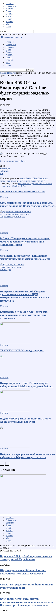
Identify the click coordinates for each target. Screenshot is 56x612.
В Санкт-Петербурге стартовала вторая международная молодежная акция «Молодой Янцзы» (25, 241)
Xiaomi (9, 16)
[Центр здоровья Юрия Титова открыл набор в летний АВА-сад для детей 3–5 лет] (28, 365)
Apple (8, 11)
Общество (11, 6)
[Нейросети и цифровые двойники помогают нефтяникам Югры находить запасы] (28, 436)
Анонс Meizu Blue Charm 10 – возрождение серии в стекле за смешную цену (24, 179)
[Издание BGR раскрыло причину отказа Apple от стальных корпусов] (28, 401)
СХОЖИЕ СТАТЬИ (10, 191)
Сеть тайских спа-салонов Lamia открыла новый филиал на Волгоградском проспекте (28, 204)
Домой (3, 73)
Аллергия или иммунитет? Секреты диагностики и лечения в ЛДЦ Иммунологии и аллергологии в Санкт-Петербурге (25, 296)
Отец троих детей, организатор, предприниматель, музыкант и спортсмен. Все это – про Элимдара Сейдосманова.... (26, 602)
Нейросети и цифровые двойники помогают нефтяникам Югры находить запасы (27, 456)
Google (9, 14)
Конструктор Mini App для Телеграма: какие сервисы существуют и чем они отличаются (24, 315)
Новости (11, 73)
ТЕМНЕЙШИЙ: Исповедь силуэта (22, 350)
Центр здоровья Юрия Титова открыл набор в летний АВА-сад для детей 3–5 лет (26, 385)
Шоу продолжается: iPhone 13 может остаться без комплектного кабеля (23, 572)
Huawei (9, 21)
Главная (9, 3)
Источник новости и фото (13, 161)
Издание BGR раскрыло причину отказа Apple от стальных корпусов (25, 420)
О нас (8, 26)
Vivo (8, 24)
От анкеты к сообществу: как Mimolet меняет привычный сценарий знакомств (25, 257)
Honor (9, 19)
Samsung (10, 8)
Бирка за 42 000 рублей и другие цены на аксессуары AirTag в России (26, 558)
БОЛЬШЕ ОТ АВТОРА (33, 191)
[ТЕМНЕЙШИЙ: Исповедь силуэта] (28, 333)
